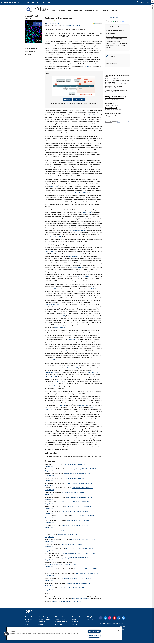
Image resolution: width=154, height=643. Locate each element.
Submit (105, 10)
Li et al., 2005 (93, 407)
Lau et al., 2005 (49, 409)
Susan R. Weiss (48, 21)
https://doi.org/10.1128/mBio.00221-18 (74, 464)
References (28, 54)
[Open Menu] (12, 2)
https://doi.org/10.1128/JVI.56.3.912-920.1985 (75, 502)
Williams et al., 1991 (51, 251)
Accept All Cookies (94, 631)
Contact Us (75, 621)
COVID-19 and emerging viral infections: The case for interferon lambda (117, 81)
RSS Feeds (90, 619)
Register (142, 2)
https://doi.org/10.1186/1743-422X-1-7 (72, 544)
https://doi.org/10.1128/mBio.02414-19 (69, 534)
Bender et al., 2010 (76, 267)
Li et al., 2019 (65, 351)
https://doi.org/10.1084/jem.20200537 (71, 25)
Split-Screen (51, 29)
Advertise (74, 619)
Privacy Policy (90, 617)
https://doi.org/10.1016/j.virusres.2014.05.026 (77, 473)
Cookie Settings (94, 635)
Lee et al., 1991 (89, 289)
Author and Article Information (53, 23)
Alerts (26, 624)
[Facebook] (101, 618)
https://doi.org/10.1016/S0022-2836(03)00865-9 (79, 549)
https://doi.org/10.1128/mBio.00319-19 (73, 492)
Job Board (115, 10)
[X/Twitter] (105, 618)
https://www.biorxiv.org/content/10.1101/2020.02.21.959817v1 (80, 553)
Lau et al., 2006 (83, 405)
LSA (48, 3)
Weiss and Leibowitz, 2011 (85, 276)
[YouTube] (114, 618)
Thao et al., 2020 (50, 386)
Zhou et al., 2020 (72, 256)
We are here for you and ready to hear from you (116, 90)
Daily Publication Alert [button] (111, 63)
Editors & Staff (59, 617)
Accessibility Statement (61, 621)
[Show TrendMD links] (128, 121)
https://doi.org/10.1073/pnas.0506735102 (83, 516)
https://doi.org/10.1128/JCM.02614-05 (78, 520)
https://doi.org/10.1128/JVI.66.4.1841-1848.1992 (78, 506)
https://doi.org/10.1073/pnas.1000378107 (88, 573)
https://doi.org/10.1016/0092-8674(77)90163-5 (74, 558)
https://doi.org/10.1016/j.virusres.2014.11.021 (84, 539)
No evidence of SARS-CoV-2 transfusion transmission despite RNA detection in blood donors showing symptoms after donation (115, 96)
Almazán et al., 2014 (51, 377)
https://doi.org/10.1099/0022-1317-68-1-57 (80, 483)
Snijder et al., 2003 (60, 316)
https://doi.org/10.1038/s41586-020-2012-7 (73, 588)
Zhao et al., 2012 (71, 339)
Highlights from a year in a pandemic (113, 86)
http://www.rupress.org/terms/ (81, 598)
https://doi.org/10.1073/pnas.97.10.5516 (84, 469)
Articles (52, 10)
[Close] (118, 630)
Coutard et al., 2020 (55, 237)
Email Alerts (89, 10)
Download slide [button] (79, 99)
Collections (78, 10)
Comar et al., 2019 (50, 360)
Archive (27, 621)
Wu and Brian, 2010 (80, 193)
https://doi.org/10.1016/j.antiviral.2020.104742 (79, 497)
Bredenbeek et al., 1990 (52, 304)
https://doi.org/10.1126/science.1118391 (71, 530)
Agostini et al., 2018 (59, 327)
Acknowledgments (30, 52)
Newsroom (75, 624)
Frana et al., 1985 (86, 212)
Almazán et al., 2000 (51, 372)
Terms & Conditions (77, 617)
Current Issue (28, 619)
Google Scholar (49, 466)
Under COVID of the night (111, 107)
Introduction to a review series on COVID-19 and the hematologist (116, 103)
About (98, 10)
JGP (38, 3)
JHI (43, 3)
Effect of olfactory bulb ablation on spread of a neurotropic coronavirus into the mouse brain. (116, 32)
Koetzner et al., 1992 (72, 368)
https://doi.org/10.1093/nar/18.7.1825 (82, 488)
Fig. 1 (87, 66)
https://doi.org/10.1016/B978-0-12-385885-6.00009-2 (60, 564)
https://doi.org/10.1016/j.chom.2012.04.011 (79, 583)
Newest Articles (29, 617)
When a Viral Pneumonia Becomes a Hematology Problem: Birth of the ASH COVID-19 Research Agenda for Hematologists (116, 113)
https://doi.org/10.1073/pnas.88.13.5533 (85, 569)
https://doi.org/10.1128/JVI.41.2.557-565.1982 (75, 511)
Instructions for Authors (44, 619)
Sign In (147, 2)
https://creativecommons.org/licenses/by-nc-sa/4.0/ (68, 601)
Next (38, 45)
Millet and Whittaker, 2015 (77, 230)
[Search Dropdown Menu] (138, 2)
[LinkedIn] (118, 618)
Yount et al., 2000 (93, 372)
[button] (59, 29)
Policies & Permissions (60, 619)
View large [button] (67, 99)
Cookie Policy (58, 624)
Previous (29, 45)
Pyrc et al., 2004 (61, 405)
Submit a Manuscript (43, 617)
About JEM (41, 624)
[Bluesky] (123, 618)
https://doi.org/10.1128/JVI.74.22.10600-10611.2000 (76, 578)
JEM (33, 3)
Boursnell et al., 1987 (51, 289)
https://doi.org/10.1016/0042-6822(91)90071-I (75, 525)
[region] (64, 633)
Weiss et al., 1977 (90, 115)
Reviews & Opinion (64, 10)
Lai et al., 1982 (54, 186)
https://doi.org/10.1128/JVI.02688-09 (73, 478)
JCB (28, 3)
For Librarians (41, 621)
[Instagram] (109, 618)
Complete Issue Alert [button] (111, 60)
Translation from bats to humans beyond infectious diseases (117, 76)
